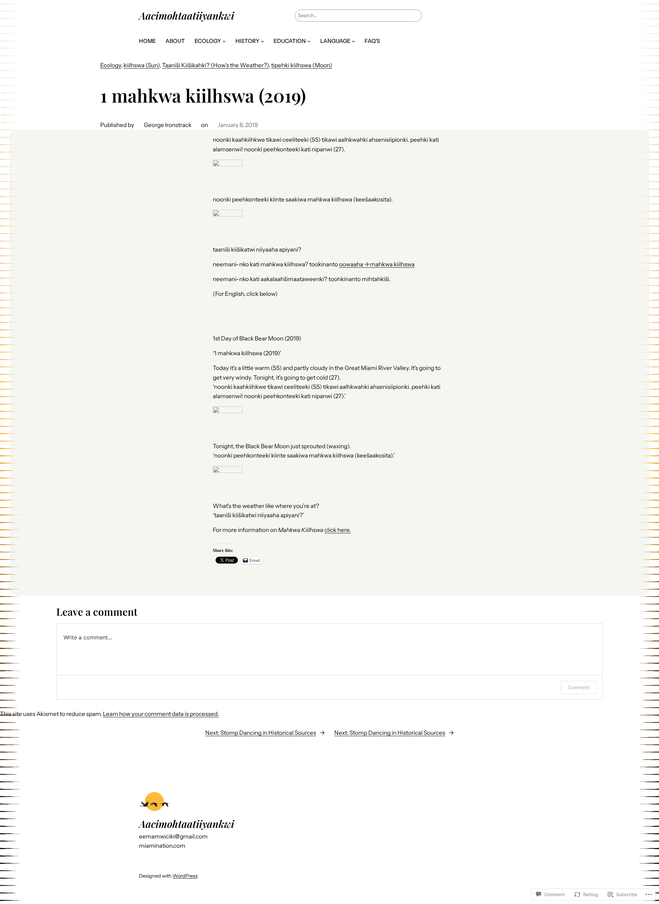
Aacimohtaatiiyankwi (186, 15)
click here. (337, 529)
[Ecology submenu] (224, 41)
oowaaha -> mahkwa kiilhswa (377, 264)
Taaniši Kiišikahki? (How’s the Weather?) (215, 65)
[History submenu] (262, 41)
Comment (579, 687)
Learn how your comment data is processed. (161, 713)
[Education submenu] (309, 41)
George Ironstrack (168, 124)
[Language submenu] (353, 41)
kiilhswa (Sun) (142, 65)
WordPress (185, 876)
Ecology (110, 65)
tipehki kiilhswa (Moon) (301, 65)
